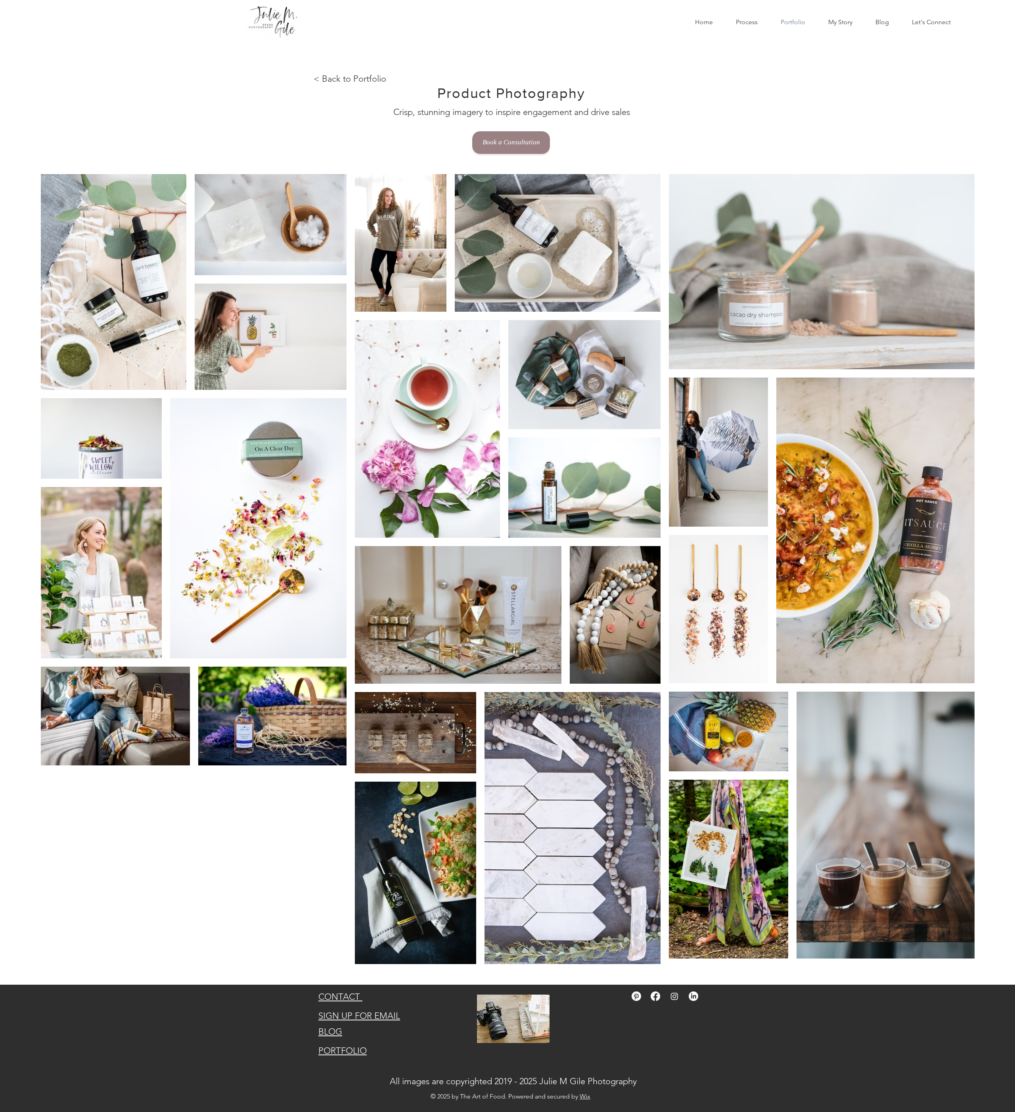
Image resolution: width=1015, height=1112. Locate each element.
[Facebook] (655, 996)
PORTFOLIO (342, 1050)
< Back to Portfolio (350, 78)
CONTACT (340, 996)
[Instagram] (674, 996)
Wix (585, 1096)
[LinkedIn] (693, 996)
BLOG (330, 1031)
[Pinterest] (636, 996)
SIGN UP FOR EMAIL (359, 1015)
